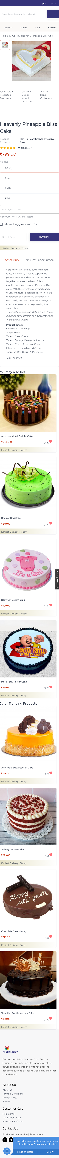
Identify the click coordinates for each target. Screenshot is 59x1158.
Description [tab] (12, 260)
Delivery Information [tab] (39, 260)
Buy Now (44, 236)
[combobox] (10, 237)
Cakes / (16, 35)
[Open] (23, 237)
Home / (7, 35)
